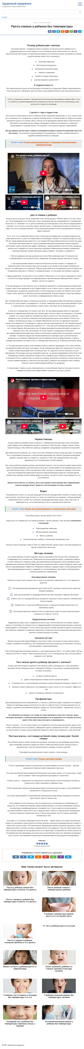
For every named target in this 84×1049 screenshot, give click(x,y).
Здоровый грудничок (16, 3)
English (4, 17)
